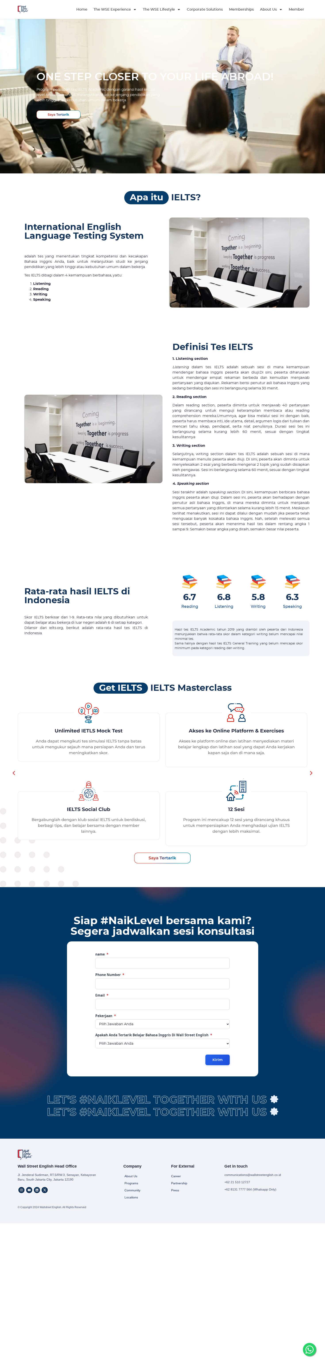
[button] (14, 773)
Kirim (217, 1060)
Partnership (179, 1183)
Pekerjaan (105, 1016)
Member (296, 9)
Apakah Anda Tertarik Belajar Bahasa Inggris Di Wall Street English (153, 1035)
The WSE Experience (112, 9)
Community (132, 1190)
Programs (131, 1183)
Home (81, 9)
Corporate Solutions (205, 9)
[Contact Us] (309, 1349)
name (101, 954)
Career (176, 1176)
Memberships (241, 9)
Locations (131, 1197)
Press (175, 1190)
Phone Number (109, 974)
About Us (268, 9)
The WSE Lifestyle (159, 9)
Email (101, 995)
